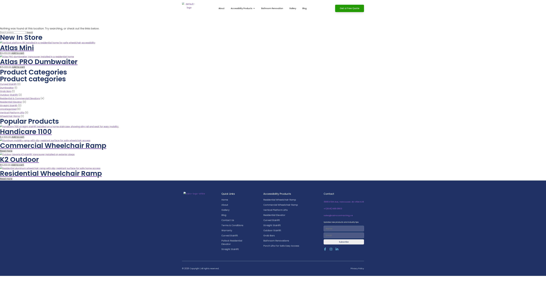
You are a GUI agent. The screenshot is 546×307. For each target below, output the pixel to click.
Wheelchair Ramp (10, 116)
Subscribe (344, 241)
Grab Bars (5, 91)
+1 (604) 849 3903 (333, 208)
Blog (304, 8)
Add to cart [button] (17, 53)
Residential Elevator (11, 102)
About (222, 8)
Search (29, 32)
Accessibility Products (241, 8)
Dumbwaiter (7, 87)
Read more (6, 151)
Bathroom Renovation (272, 8)
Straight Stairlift (8, 105)
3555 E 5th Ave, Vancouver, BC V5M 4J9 (344, 201)
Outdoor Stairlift (9, 95)
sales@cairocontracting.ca (338, 215)
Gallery (292, 8)
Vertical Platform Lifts (12, 112)
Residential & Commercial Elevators (20, 98)
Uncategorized (8, 109)
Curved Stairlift (8, 84)
